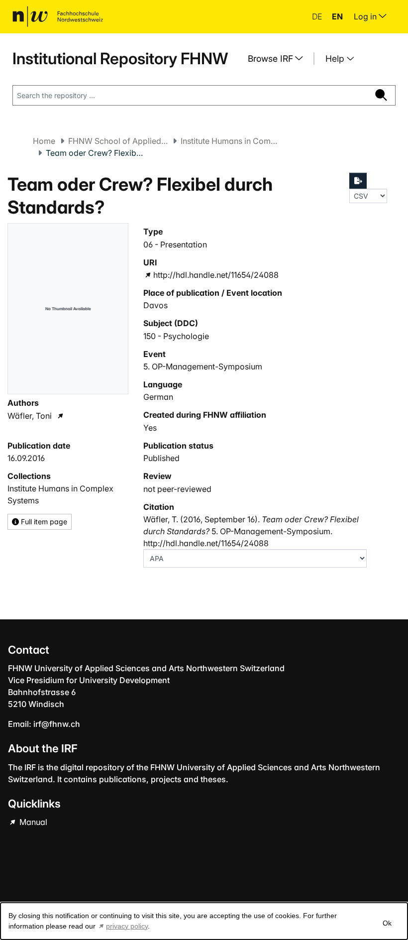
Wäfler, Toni (29, 416)
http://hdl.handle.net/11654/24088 (215, 275)
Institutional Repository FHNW (120, 58)
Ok (387, 923)
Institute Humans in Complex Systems (230, 141)
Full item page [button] (43, 521)
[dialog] (204, 921)
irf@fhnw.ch (56, 724)
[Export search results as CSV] (358, 181)
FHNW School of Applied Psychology (118, 141)
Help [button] (336, 58)
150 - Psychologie (176, 336)
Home (44, 141)
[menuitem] (279, 58)
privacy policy (127, 926)
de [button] (318, 16)
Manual (32, 822)
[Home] (57, 16)
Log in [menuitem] (366, 16)
